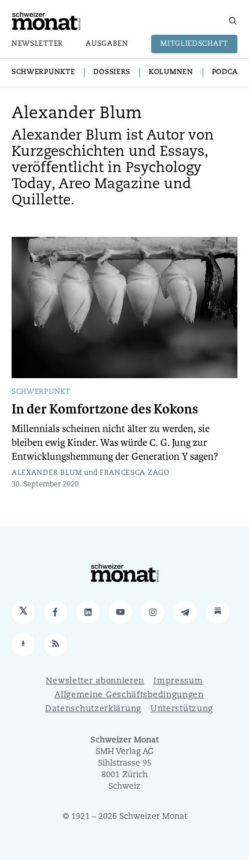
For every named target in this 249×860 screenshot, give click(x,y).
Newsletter (37, 44)
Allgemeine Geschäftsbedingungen (129, 695)
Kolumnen (171, 72)
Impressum (178, 681)
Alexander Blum (47, 473)
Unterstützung (182, 709)
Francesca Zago (135, 473)
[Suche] (232, 20)
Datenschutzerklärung (93, 709)
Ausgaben (107, 44)
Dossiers (111, 72)
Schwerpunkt (41, 392)
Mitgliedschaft (194, 44)
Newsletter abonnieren (95, 681)
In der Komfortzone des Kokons (105, 409)
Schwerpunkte (43, 72)
